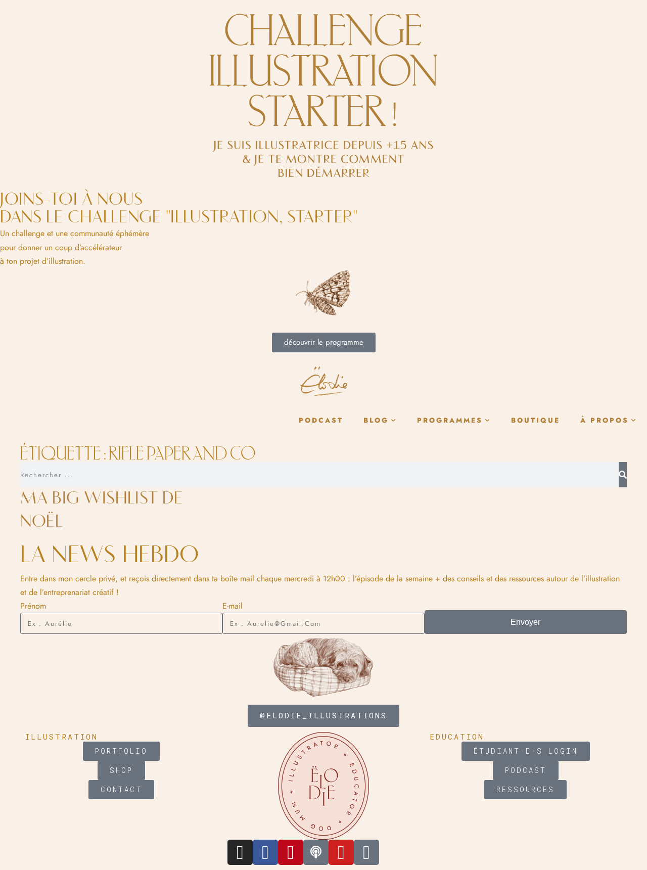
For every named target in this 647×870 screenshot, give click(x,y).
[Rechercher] (623, 474)
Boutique (535, 420)
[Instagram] (240, 852)
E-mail (232, 606)
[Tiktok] (366, 852)
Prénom (33, 606)
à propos (604, 420)
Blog (376, 420)
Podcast (321, 420)
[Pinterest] (290, 852)
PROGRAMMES (450, 420)
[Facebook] (265, 852)
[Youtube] (341, 852)
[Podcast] (316, 852)
